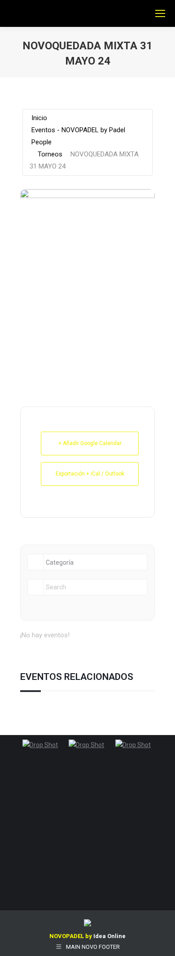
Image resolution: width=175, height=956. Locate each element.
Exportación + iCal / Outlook (90, 474)
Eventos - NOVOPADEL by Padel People (78, 136)
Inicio (39, 118)
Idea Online (109, 936)
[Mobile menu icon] (160, 13)
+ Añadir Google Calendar (90, 443)
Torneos (50, 154)
